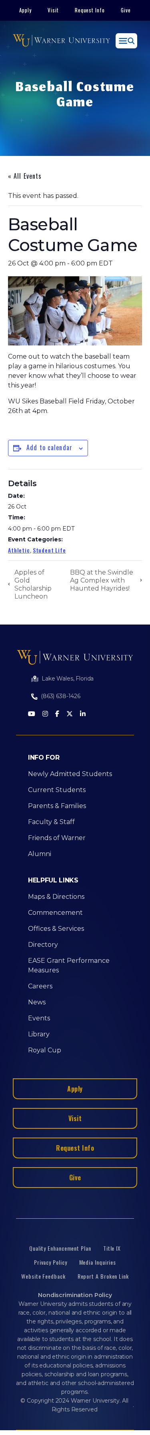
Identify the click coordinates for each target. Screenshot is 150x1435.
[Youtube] (31, 714)
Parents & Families (57, 806)
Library (39, 1034)
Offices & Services (56, 928)
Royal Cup (44, 1050)
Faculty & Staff (51, 822)
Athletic (19, 550)
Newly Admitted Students (70, 774)
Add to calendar (49, 447)
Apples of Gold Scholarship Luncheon (33, 584)
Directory (43, 944)
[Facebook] (57, 714)
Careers (40, 986)
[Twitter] (69, 714)
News (37, 1002)
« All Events (25, 176)
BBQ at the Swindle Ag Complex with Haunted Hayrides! (101, 580)
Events (39, 1018)
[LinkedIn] (83, 714)
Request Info (90, 10)
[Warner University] (61, 41)
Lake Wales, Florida (68, 678)
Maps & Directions (56, 896)
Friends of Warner (57, 838)
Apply (25, 10)
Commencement (55, 912)
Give (126, 10)
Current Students (57, 790)
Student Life (49, 550)
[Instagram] (45, 714)
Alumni (39, 854)
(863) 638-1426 (60, 696)
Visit (53, 10)
